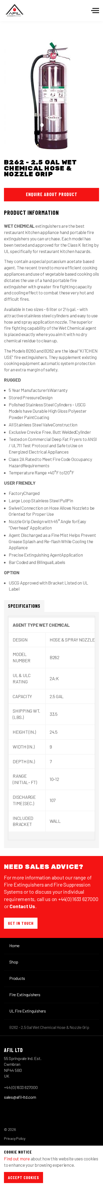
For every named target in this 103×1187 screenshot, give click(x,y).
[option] (51, 92)
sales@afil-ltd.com (20, 1097)
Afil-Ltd (14, 10)
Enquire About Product (51, 194)
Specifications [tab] (24, 606)
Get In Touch (21, 923)
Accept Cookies (23, 1177)
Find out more (17, 1158)
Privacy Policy (14, 1138)
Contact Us (22, 906)
